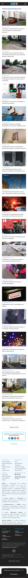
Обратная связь (18, 470)
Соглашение (17, 465)
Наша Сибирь (5, 474)
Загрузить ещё (14, 427)
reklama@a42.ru (18, 535)
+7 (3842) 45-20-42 (19, 532)
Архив (16, 461)
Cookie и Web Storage (19, 466)
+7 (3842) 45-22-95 (6, 536)
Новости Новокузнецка (7, 463)
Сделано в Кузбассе (6, 476)
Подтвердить (14, 574)
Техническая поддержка (20, 468)
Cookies (22, 570)
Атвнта (18, 561)
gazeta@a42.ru (5, 539)
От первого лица (5, 470)
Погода (3, 468)
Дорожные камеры (6, 466)
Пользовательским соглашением (9, 547)
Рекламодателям (14, 443)
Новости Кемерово (6, 461)
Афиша (3, 465)
